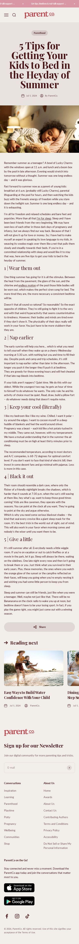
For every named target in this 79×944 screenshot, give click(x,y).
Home (47, 790)
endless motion (27, 285)
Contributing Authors (56, 817)
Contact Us (50, 810)
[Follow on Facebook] (7, 916)
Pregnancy (10, 823)
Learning (9, 797)
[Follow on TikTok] (27, 916)
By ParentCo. (51, 95)
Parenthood (39, 32)
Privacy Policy (52, 830)
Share (42, 627)
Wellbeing (9, 830)
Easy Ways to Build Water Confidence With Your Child (27, 695)
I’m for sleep (44, 218)
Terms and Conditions (56, 823)
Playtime (9, 810)
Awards (48, 797)
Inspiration (10, 790)
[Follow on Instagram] (17, 916)
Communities (11, 837)
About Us (49, 803)
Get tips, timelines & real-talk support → (46, 3)
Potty (7, 817)
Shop (7, 843)
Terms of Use (28, 932)
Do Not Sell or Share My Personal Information (57, 845)
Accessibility (51, 837)
